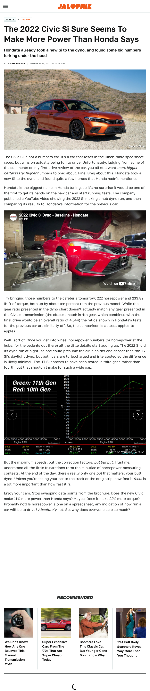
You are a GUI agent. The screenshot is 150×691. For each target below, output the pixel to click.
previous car (26, 326)
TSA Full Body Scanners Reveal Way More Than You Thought (129, 648)
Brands (10, 19)
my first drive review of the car (60, 168)
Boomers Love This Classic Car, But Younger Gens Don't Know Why (93, 648)
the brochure (98, 493)
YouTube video (37, 199)
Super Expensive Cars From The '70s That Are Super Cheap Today (54, 650)
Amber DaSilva (16, 63)
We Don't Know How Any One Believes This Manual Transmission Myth (16, 653)
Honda (26, 19)
